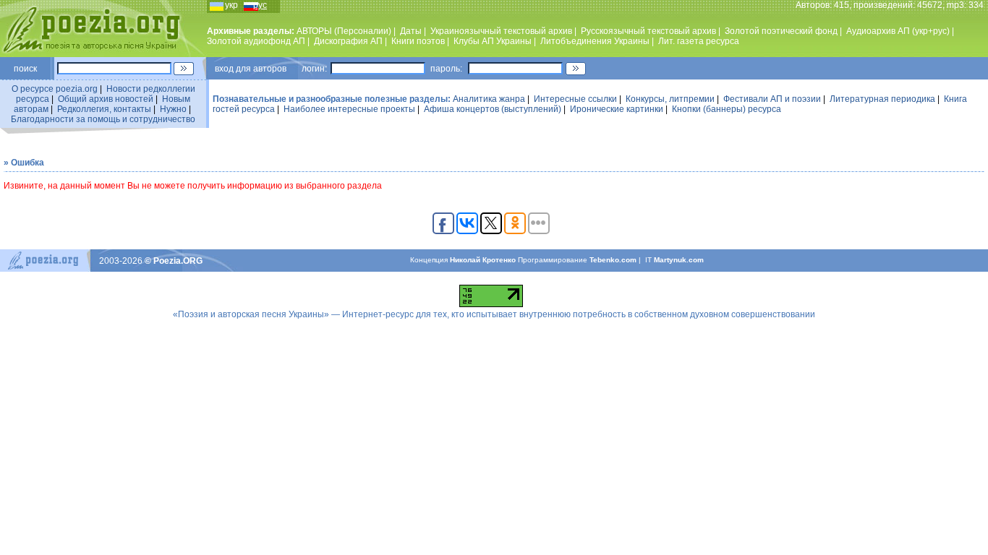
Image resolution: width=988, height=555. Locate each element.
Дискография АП (348, 41)
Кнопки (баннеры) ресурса (726, 109)
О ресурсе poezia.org (55, 89)
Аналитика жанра (489, 99)
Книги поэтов (418, 41)
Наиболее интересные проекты (349, 109)
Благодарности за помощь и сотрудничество (103, 119)
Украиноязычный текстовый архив (501, 31)
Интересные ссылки (575, 99)
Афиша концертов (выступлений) (492, 109)
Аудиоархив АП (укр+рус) (898, 31)
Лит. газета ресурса (698, 41)
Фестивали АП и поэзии (772, 99)
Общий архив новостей (105, 99)
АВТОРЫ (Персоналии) (344, 31)
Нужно (173, 109)
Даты (411, 31)
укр (231, 5)
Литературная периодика (882, 99)
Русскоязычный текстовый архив (648, 31)
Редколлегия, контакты (104, 109)
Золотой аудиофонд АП (256, 41)
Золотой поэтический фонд (781, 31)
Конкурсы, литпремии (670, 99)
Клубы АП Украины (492, 41)
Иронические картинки (616, 109)
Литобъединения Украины (595, 41)
